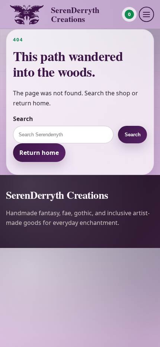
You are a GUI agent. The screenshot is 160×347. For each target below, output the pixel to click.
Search (23, 119)
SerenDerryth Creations (75, 14)
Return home (39, 153)
